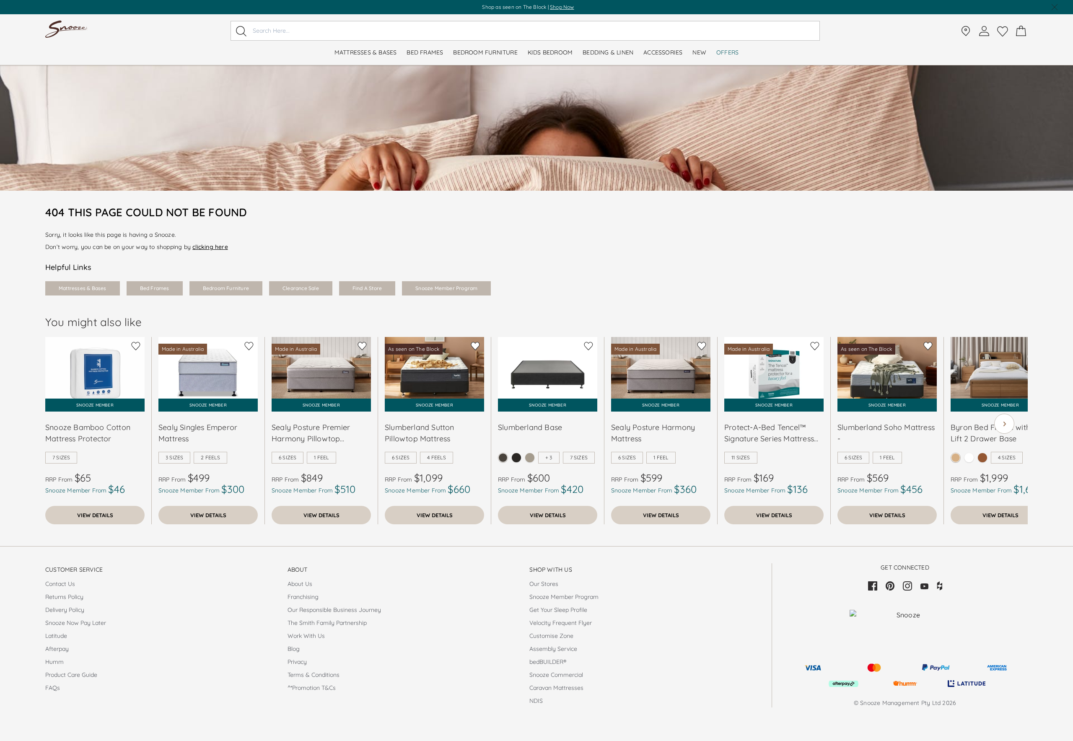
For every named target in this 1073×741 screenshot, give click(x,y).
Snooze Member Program (446, 288)
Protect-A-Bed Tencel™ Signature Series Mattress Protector (769, 433)
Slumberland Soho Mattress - (886, 432)
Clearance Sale (301, 288)
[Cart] (1021, 31)
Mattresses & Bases (82, 288)
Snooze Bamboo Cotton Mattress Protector (87, 432)
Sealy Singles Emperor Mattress (197, 432)
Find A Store (367, 288)
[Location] (965, 31)
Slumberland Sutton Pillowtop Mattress (419, 432)
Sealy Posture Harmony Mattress (653, 432)
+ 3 (548, 457)
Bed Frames (154, 288)
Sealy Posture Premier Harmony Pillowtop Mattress (311, 433)
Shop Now (562, 7)
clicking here (210, 247)
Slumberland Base (530, 427)
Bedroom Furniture (226, 288)
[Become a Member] (984, 31)
